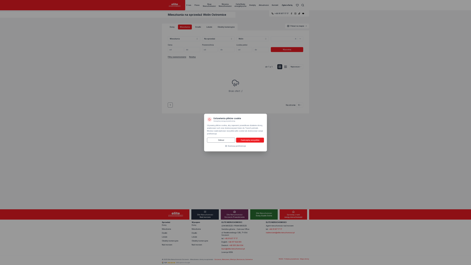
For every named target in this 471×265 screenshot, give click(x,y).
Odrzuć (221, 140)
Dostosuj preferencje (237, 146)
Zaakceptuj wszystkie (250, 140)
